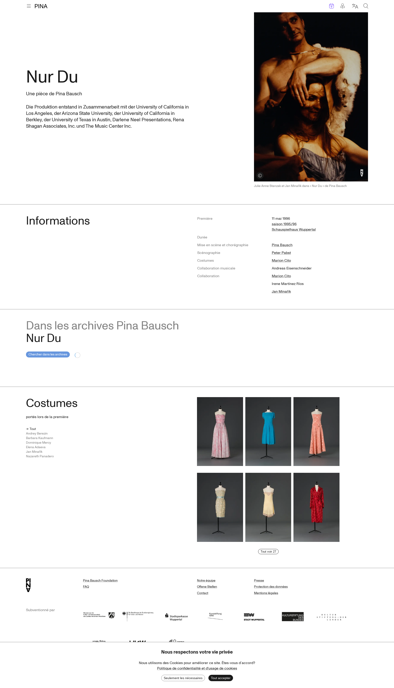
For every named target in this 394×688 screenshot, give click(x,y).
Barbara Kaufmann (39, 438)
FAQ (86, 587)
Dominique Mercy (38, 442)
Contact (202, 593)
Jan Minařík (281, 291)
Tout (33, 429)
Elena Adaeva (36, 447)
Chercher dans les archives (48, 354)
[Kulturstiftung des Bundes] (293, 616)
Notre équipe (206, 580)
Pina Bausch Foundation (100, 580)
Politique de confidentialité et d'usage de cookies (197, 668)
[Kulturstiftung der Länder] (331, 616)
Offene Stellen (207, 587)
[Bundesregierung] (138, 616)
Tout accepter (221, 678)
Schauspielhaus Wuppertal (294, 229)
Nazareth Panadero (40, 456)
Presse (259, 580)
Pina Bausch (282, 245)
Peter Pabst (281, 252)
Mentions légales (266, 593)
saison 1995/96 (284, 224)
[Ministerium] (99, 616)
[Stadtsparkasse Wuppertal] (176, 616)
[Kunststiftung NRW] (215, 616)
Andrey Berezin (37, 433)
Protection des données (271, 587)
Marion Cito (281, 260)
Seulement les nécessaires (183, 678)
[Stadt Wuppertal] (254, 616)
